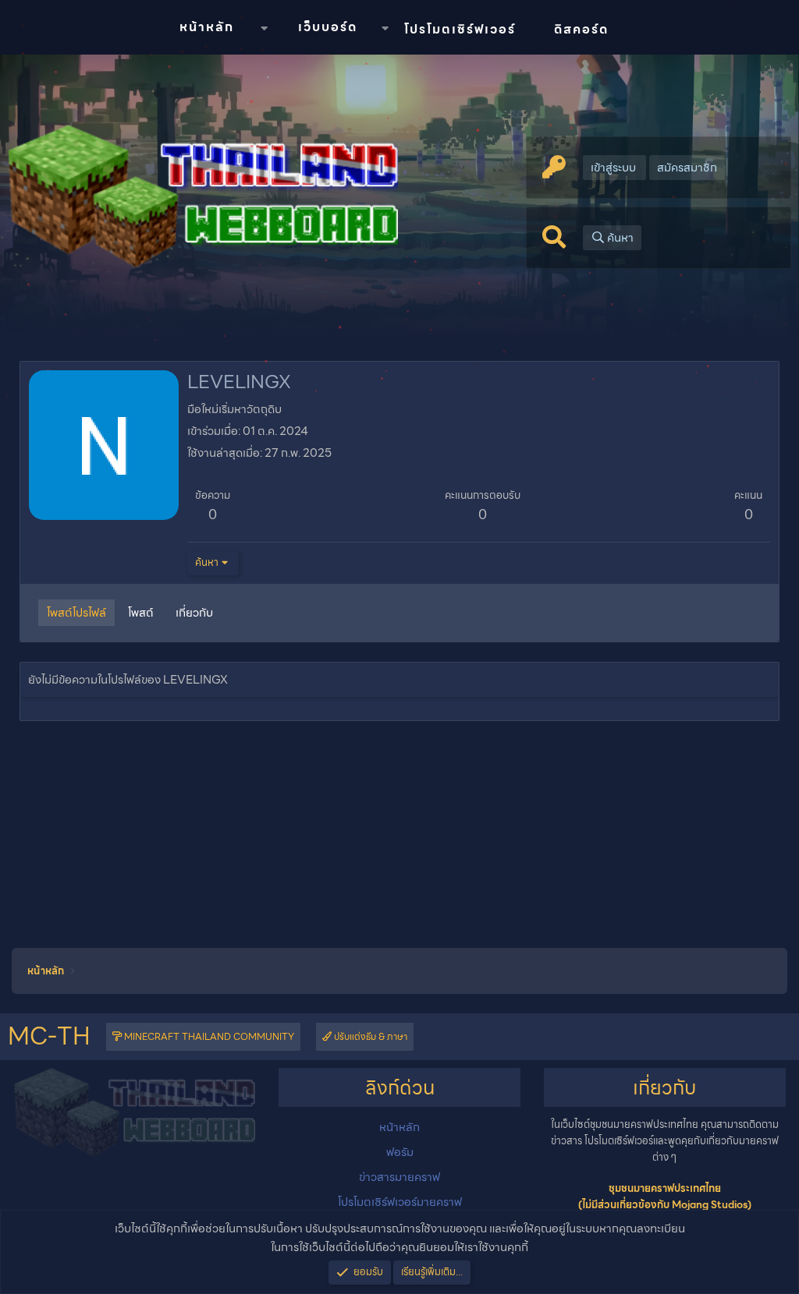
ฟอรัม (400, 1152)
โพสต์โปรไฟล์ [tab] (76, 612)
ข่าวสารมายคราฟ (399, 1177)
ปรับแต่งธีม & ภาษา (369, 1036)
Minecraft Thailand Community (208, 1036)
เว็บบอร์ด (327, 27)
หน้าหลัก (206, 27)
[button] (264, 28)
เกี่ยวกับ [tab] (194, 612)
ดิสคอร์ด (581, 29)
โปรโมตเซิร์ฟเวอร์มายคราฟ (400, 1202)
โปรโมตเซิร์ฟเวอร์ (460, 29)
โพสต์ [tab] (141, 612)
